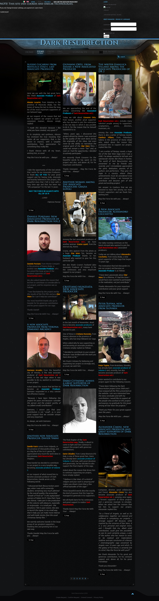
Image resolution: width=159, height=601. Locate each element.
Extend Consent (86, 597)
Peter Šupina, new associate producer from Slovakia (111, 306)
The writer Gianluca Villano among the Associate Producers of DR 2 (114, 68)
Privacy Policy (98, 597)
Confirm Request (73, 597)
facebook (121, 41)
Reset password (109, 19)
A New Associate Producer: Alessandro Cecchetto (113, 211)
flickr (128, 41)
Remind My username (123, 19)
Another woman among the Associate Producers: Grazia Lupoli (79, 185)
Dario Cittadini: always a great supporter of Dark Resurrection (78, 383)
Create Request (61, 597)
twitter (132, 41)
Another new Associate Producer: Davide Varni (43, 437)
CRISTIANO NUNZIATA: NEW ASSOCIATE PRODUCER (78, 289)
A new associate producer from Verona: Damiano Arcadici (43, 327)
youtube (124, 41)
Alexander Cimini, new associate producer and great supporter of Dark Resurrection (114, 430)
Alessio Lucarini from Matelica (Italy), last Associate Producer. (41, 66)
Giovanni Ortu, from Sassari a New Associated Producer (79, 66)
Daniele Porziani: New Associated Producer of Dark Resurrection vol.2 (43, 219)
